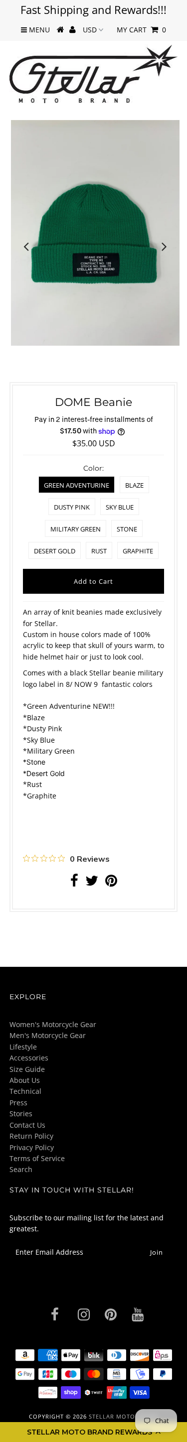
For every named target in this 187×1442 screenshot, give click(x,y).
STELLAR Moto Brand (123, 1416)
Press (18, 1102)
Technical (25, 1091)
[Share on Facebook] (74, 883)
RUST (99, 550)
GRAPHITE (138, 550)
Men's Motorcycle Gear (47, 1035)
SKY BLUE (120, 507)
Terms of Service (37, 1158)
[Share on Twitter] (91, 883)
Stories (20, 1113)
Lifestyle (23, 1046)
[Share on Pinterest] (111, 883)
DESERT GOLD (54, 550)
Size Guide (27, 1069)
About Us (24, 1080)
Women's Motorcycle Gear (52, 1024)
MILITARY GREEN (75, 528)
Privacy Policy (31, 1147)
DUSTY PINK (72, 507)
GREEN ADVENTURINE (76, 485)
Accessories (28, 1057)
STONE (127, 528)
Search (20, 1169)
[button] (93, 1432)
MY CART (141, 29)
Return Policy (31, 1136)
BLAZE (134, 485)
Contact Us (27, 1125)
